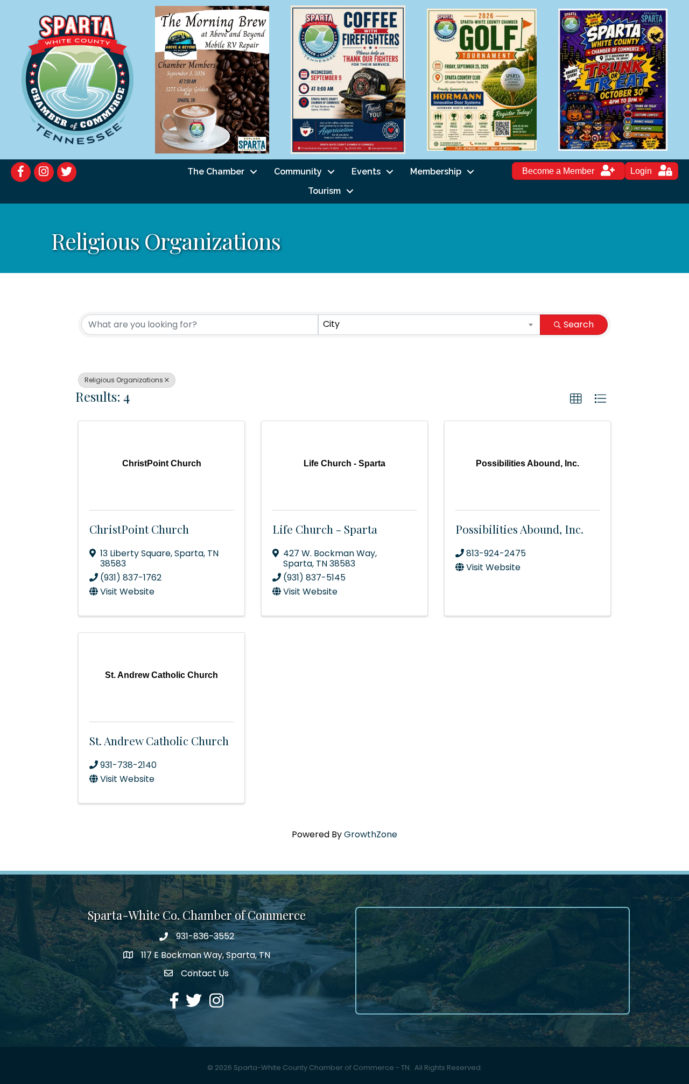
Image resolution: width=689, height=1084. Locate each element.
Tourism (324, 191)
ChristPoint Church (139, 528)
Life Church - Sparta (324, 528)
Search (579, 324)
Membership (435, 171)
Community (298, 171)
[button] (576, 399)
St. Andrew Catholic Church (159, 740)
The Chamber (215, 171)
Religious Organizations (124, 379)
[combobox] (429, 324)
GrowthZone (370, 834)
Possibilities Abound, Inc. (519, 528)
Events (366, 171)
